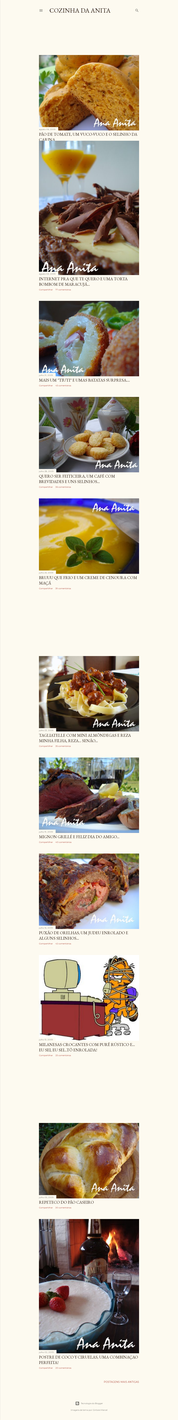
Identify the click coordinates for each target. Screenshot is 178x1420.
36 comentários (63, 487)
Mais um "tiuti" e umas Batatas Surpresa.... (84, 380)
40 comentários (63, 842)
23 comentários (63, 1055)
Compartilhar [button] (46, 289)
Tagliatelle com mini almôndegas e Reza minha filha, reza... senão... (85, 738)
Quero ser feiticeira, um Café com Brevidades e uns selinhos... (77, 478)
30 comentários (63, 1207)
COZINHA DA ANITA (80, 10)
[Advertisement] (102, 37)
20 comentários (63, 1368)
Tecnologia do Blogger (92, 1403)
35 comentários (63, 746)
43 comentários (63, 385)
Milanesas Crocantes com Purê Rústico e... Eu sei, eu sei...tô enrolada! (87, 1047)
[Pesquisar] (137, 9)
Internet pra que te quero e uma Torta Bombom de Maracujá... (83, 281)
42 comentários (63, 943)
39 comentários (63, 588)
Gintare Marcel (100, 1410)
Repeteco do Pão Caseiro (66, 1202)
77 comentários (63, 289)
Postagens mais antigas (121, 1382)
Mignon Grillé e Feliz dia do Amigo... (79, 836)
